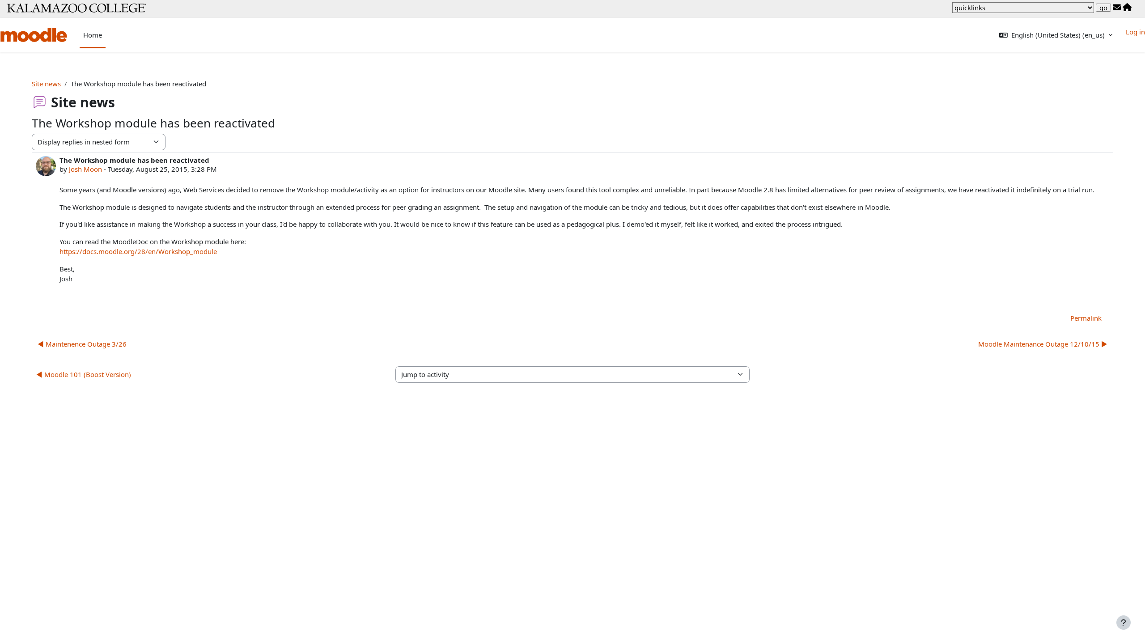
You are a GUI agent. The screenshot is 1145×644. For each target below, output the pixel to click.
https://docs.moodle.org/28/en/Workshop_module (138, 251)
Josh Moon (85, 169)
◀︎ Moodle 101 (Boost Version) (83, 374)
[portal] (1127, 7)
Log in (1135, 31)
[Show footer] (1123, 622)
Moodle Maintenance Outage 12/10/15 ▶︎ (1042, 343)
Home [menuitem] (92, 34)
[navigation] (1023, 7)
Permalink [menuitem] (1086, 318)
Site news (46, 83)
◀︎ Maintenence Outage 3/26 (82, 343)
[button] (1055, 35)
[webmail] (1117, 7)
